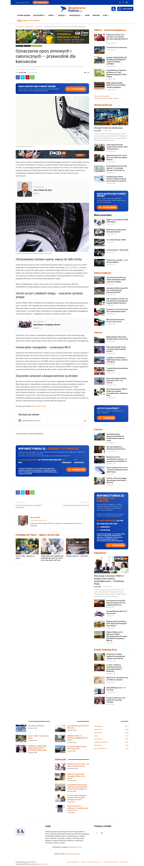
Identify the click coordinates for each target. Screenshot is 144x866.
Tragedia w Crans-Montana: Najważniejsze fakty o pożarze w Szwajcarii (116, 360)
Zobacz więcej (43, 864)
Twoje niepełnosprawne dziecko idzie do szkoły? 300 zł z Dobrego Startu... (117, 147)
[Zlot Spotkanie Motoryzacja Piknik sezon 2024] (60, 749)
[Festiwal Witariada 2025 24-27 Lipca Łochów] (99, 614)
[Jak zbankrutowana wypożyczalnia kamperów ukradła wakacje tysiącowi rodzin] (99, 436)
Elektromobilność (102, 273)
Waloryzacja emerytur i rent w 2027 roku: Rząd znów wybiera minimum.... (116, 157)
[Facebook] (123, 2)
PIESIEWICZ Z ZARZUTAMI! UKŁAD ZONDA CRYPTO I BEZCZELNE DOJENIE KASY (37, 748)
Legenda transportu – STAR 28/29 (77, 556)
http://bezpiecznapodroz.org (38, 520)
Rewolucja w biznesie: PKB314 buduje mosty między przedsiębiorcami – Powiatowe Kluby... (109, 580)
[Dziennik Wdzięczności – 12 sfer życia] (99, 690)
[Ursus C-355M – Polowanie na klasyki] (27, 546)
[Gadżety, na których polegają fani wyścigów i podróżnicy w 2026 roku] (99, 481)
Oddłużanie (108, 418)
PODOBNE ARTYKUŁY (26, 535)
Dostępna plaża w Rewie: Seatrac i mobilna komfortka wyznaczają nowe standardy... (116, 179)
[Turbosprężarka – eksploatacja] (99, 252)
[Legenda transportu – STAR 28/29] (77, 546)
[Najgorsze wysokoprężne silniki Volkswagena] (99, 222)
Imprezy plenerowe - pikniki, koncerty (106, 98)
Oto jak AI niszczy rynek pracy (116, 47)
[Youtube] (126, 2)
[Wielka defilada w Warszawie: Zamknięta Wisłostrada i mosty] (99, 339)
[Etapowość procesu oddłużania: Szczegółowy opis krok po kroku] (60, 808)
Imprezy (98, 332)
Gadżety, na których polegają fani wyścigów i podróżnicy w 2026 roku (116, 480)
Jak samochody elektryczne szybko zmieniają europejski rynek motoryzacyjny (116, 280)
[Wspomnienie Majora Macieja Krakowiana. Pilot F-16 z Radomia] (99, 381)
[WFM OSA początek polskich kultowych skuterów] (99, 232)
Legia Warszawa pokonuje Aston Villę (76, 505)
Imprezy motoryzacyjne (101, 96)
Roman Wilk (22, 72)
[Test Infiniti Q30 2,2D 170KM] (99, 242)
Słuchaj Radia (42, 2)
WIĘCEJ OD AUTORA (49, 535)
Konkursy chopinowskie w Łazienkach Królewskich (29, 506)
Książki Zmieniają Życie (105, 649)
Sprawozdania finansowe (110, 862)
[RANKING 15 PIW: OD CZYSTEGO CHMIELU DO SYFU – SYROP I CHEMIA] (60, 738)
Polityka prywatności (73, 862)
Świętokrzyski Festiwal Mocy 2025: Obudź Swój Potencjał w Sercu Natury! (116, 623)
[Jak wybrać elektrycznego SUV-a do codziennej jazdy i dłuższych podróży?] (99, 290)
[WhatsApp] (32, 77)
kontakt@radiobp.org (72, 854)
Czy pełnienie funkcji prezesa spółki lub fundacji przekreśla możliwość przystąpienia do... (77, 787)
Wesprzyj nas (78, 470)
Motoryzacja (29, 26)
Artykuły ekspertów (37, 46)
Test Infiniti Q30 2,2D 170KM (116, 240)
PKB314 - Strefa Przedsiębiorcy (110, 30)
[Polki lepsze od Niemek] (21, 728)
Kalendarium (100, 553)
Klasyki (18, 553)
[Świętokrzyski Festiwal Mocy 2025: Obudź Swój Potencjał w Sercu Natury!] (99, 624)
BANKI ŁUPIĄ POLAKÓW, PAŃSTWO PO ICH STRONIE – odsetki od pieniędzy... (116, 85)
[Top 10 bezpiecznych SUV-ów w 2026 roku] (60, 728)
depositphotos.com (75, 847)
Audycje (61, 15)
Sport (87, 15)
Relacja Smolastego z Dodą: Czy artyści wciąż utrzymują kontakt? (116, 349)
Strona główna (23, 15)
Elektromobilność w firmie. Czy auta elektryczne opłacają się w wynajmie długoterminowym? (117, 301)
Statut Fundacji (124, 862)
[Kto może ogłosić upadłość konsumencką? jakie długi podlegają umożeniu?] (60, 798)
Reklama (96, 15)
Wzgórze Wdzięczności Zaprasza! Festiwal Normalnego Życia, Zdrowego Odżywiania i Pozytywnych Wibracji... (116, 636)
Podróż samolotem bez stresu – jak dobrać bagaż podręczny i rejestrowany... (117, 470)
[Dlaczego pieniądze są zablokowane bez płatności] (99, 449)
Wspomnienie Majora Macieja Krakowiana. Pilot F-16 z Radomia (116, 381)
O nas (105, 15)
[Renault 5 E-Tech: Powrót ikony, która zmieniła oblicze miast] (99, 312)
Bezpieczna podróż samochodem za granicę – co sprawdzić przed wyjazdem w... (117, 459)
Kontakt (83, 862)
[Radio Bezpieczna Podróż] (73, 8)
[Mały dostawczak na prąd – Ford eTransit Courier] (99, 322)
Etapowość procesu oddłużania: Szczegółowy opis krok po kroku (77, 808)
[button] (120, 2)
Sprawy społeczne (103, 105)
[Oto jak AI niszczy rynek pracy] (99, 50)
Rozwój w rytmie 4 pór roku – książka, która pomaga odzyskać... (116, 700)
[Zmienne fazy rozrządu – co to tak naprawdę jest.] (99, 262)
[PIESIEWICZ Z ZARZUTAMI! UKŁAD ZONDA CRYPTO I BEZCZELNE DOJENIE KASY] (21, 748)
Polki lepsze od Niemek (36, 726)
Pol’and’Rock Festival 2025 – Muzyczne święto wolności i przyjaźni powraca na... (116, 603)
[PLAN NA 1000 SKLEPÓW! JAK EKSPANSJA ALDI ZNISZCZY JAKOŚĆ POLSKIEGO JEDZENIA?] (99, 60)
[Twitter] (23, 77)
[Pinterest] (27, 77)
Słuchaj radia (77, 89)
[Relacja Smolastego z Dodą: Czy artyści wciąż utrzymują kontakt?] (99, 349)
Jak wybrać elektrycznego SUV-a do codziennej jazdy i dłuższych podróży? (117, 290)
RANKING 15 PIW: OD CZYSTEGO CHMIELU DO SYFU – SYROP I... (78, 738)
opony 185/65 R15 (71, 267)
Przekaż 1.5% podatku (31, 21)
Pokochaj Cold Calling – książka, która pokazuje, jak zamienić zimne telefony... (115, 656)
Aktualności (38, 15)
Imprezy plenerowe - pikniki (102, 572)
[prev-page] (17, 564)
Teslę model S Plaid (38, 406)
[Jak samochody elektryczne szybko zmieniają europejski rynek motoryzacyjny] (99, 280)
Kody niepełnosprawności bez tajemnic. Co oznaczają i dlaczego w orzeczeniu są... (116, 168)
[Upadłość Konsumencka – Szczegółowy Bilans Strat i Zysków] (60, 776)
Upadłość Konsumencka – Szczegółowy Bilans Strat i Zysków (76, 776)
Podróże (98, 429)
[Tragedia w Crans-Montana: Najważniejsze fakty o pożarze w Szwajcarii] (99, 360)
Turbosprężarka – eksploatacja (117, 250)
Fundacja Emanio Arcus (94, 862)
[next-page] (20, 564)
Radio (51, 15)
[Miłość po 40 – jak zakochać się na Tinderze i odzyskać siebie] (99, 680)
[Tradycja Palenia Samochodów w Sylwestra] (99, 371)
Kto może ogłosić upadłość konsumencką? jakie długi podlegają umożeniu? (76, 797)
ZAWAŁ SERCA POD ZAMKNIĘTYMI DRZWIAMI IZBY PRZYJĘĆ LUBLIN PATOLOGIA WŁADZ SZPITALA (52, 558)
